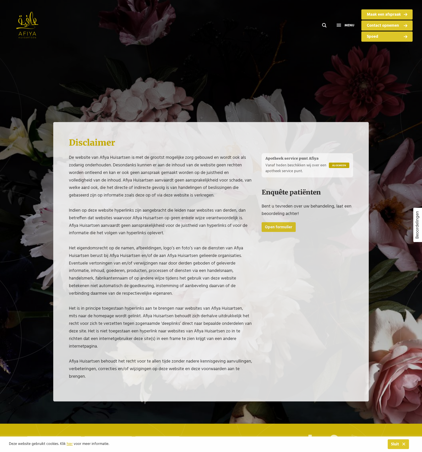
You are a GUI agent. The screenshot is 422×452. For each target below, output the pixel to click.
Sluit (395, 444)
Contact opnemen (383, 25)
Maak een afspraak (384, 14)
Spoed (372, 36)
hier (70, 444)
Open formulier (278, 227)
